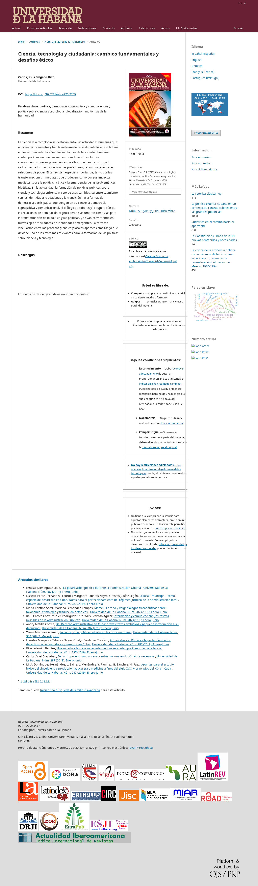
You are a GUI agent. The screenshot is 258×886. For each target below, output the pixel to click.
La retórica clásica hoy (206, 193)
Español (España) (202, 54)
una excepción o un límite (170, 528)
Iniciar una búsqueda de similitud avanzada (70, 690)
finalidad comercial (172, 423)
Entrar (242, 3)
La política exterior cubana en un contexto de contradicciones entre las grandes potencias (214, 208)
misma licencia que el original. (159, 447)
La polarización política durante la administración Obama (102, 588)
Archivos (126, 28)
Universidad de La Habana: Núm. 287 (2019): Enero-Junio (64, 604)
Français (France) (202, 72)
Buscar (238, 28)
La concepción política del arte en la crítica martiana (95, 632)
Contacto (108, 28)
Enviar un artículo (206, 133)
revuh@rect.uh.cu (141, 748)
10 (41, 681)
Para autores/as (200, 163)
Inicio (21, 41)
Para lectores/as (201, 157)
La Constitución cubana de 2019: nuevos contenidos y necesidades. (214, 238)
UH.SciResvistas (186, 28)
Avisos (165, 28)
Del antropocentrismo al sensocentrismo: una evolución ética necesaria (106, 656)
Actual (16, 28)
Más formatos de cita (144, 191)
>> (48, 681)
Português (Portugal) (205, 78)
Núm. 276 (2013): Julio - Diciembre (65, 41)
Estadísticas (147, 28)
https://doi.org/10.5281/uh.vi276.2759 (50, 94)
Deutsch (197, 66)
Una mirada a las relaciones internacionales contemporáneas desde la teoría (109, 648)
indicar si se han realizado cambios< (160, 383)
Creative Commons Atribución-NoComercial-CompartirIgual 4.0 (153, 261)
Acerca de (65, 28)
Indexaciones (87, 28)
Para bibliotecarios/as (204, 169)
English (196, 60)
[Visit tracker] (209, 115)
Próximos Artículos (39, 28)
